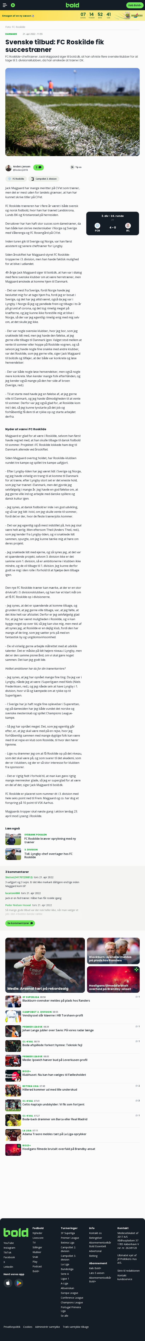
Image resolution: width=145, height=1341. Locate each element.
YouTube (9, 1243)
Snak (35, 1257)
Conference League (72, 1297)
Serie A (65, 1273)
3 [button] (37, 167)
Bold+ (36, 1271)
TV (34, 1242)
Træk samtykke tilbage (76, 1326)
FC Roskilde (18, 178)
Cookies (27, 1326)
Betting (93, 1255)
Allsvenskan (67, 1288)
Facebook (9, 1257)
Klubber (37, 1252)
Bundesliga (67, 1269)
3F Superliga (68, 1233)
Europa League (69, 1293)
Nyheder (37, 1233)
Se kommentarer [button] (18, 923)
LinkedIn (8, 1266)
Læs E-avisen (96, 1273)
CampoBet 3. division (46, 178)
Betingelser (95, 1237)
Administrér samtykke (47, 1326)
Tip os (78, 167)
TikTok (7, 1252)
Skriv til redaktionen (128, 1270)
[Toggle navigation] (5, 5)
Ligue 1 (65, 1278)
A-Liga (64, 1283)
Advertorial (95, 1251)
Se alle (64, 1315)
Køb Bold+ (134, 5)
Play (35, 1261)
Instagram (9, 1247)
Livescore (38, 1237)
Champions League (72, 1302)
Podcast (37, 1266)
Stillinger (37, 1247)
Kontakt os (95, 1233)
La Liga (65, 1264)
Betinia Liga (67, 1242)
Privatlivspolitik (12, 1326)
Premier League (70, 1237)
